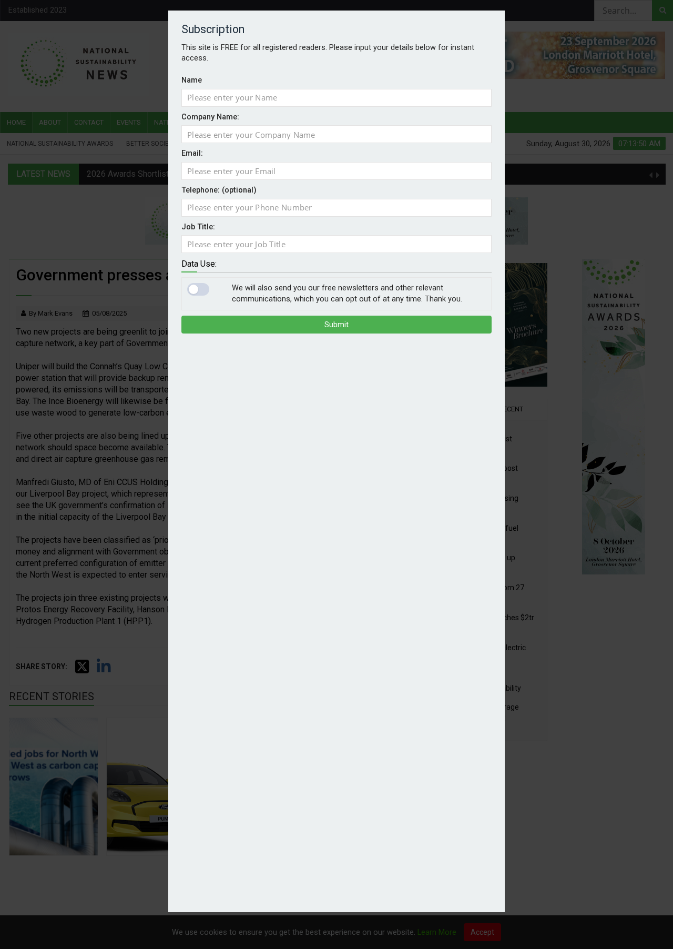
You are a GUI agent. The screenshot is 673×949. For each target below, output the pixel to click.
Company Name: (210, 117)
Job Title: (198, 227)
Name (191, 80)
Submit (336, 325)
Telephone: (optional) (219, 190)
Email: (192, 153)
